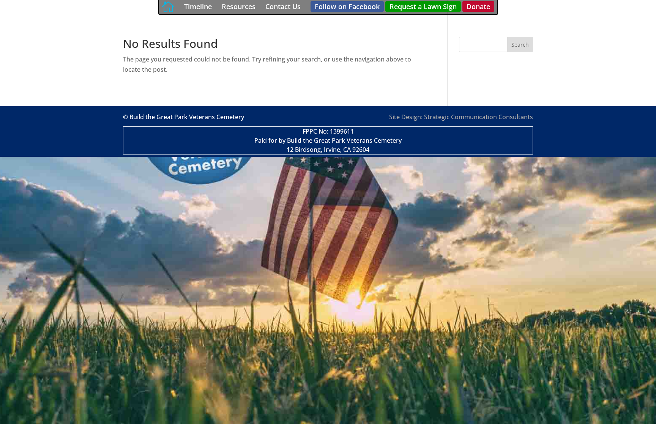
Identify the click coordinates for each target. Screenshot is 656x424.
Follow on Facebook (347, 6)
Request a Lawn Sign (423, 6)
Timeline (198, 6)
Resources (238, 6)
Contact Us (283, 6)
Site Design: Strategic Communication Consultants (461, 117)
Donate (478, 6)
